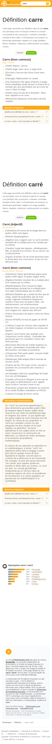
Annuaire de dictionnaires (28, 734)
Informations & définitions (30, 731)
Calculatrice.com (26, 708)
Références (12, 734)
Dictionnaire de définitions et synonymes (25, 737)
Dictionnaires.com (33, 706)
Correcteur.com (12, 708)
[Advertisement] (26, 155)
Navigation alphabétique (10, 731)
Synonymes (31, 53)
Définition (17, 722)
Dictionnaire (7, 722)
